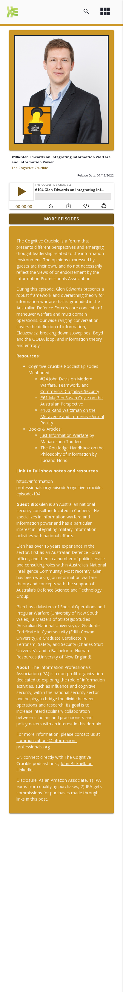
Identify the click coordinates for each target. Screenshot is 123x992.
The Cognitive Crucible (29, 167)
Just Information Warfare (64, 435)
